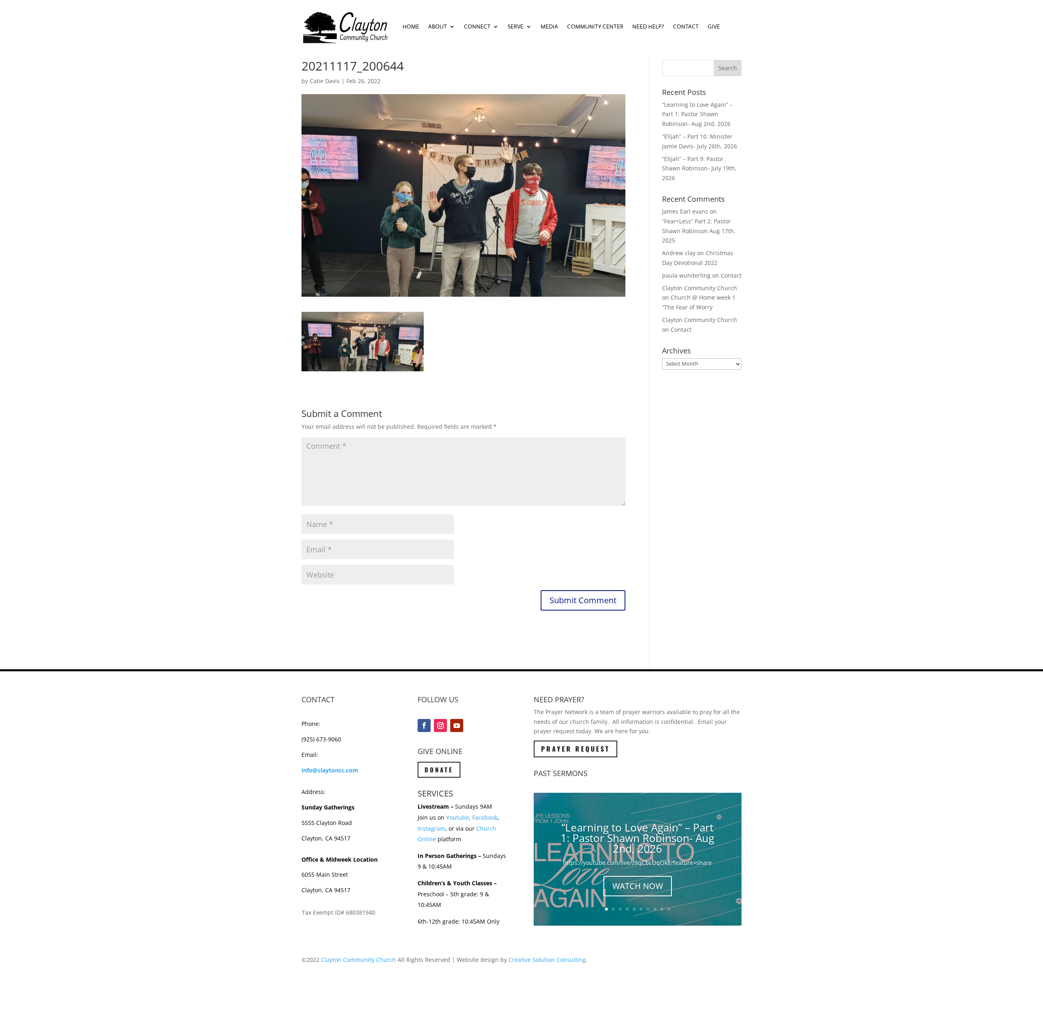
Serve (516, 26)
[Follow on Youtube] (456, 725)
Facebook (484, 817)
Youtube (457, 817)
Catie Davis (325, 81)
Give (714, 26)
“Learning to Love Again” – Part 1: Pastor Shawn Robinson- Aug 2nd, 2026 (697, 114)
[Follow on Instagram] (440, 725)
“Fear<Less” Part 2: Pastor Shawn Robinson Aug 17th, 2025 (698, 231)
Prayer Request (575, 749)
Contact (686, 26)
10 (668, 909)
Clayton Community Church (358, 960)
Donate (439, 769)
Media (549, 26)
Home (411, 26)
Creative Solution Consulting (547, 960)
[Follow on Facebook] (424, 725)
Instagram (431, 828)
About (437, 26)
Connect (477, 26)
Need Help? (648, 26)
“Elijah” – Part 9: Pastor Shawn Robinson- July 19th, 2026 (699, 168)
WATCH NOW (637, 885)
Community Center (595, 26)
